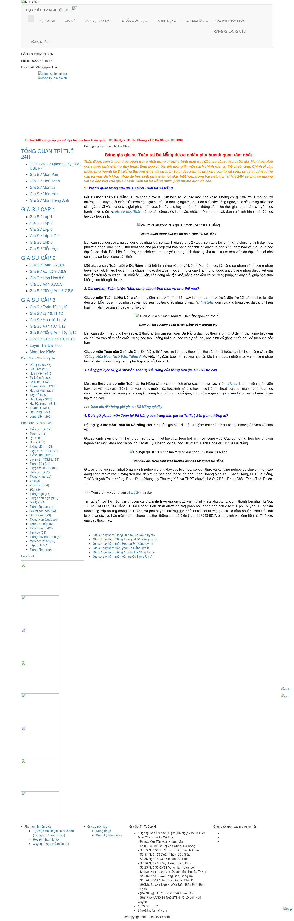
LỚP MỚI (64, 10)
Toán (38, 433)
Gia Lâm (40, 369)
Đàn (36, 489)
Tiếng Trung (41, 528)
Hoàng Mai (42, 390)
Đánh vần (40, 515)
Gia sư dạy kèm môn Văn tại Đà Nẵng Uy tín (123, 556)
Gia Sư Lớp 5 (41, 242)
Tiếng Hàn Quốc (44, 519)
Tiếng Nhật (40, 476)
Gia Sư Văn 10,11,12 (48, 326)
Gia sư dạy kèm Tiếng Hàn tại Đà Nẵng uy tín (124, 535)
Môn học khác (42, 541)
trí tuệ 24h (134, 492)
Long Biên (41, 416)
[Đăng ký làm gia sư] (52, 77)
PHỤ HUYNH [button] (46, 20)
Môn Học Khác (42, 351)
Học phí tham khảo (46, 839)
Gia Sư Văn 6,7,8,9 (46, 284)
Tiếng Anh (42, 455)
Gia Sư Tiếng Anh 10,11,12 (53, 332)
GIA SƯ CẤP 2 (38, 257)
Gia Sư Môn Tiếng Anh (49, 200)
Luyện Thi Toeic (44, 450)
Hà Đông (40, 412)
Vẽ (35, 481)
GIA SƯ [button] (70, 20)
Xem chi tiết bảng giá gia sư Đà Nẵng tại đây (126, 407)
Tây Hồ (39, 395)
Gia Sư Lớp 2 (41, 223)
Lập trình (39, 545)
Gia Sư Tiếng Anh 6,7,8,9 (51, 290)
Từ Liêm (40, 377)
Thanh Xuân (43, 386)
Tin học (38, 532)
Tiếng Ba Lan (41, 506)
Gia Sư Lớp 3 (41, 229)
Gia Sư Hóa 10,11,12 (48, 319)
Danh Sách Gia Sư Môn (37, 423)
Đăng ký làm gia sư (109, 835)
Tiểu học (40, 429)
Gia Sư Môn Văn (44, 174)
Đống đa (40, 364)
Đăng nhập (103, 831)
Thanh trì (40, 407)
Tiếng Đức (40, 463)
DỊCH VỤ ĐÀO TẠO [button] (97, 20)
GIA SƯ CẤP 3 (38, 299)
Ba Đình (40, 382)
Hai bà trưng (43, 403)
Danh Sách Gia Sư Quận (38, 358)
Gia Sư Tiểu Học (44, 248)
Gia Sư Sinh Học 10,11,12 (52, 338)
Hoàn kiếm (41, 373)
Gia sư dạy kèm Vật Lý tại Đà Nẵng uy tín (121, 548)
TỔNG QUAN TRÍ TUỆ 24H (47, 153)
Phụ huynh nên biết (37, 826)
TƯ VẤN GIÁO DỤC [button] (134, 20)
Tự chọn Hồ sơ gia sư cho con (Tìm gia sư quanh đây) (53, 833)
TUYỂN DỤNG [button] (166, 20)
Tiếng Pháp (41, 549)
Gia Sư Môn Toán (45, 180)
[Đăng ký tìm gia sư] (52, 73)
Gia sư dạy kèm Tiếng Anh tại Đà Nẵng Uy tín (124, 552)
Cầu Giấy (41, 399)
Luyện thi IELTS (44, 468)
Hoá (37, 442)
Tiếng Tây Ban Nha (45, 536)
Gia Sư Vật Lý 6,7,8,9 (48, 271)
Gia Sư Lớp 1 (41, 216)
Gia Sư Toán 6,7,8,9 (47, 264)
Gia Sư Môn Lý (42, 187)
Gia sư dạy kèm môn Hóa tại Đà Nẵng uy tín (123, 543)
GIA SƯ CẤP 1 (38, 209)
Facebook (28, 556)
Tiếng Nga (40, 493)
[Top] (287, 909)
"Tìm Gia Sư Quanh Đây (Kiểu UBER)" (56, 166)
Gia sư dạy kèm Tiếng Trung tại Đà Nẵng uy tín (125, 539)
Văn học (39, 485)
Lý (36, 438)
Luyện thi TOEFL (44, 459)
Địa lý (37, 502)
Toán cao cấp (42, 524)
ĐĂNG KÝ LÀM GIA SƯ (230, 31)
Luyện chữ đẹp (44, 498)
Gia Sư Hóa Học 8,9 (47, 277)
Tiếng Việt (41, 446)
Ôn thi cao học (43, 511)
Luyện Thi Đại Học (46, 345)
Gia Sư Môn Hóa (44, 193)
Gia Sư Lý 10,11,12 (46, 313)
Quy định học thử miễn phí (51, 843)
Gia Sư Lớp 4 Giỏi (45, 235)
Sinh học (40, 472)
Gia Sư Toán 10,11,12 (48, 306)
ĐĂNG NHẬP (39, 42)
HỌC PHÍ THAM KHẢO (41, 10)
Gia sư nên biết (97, 826)
